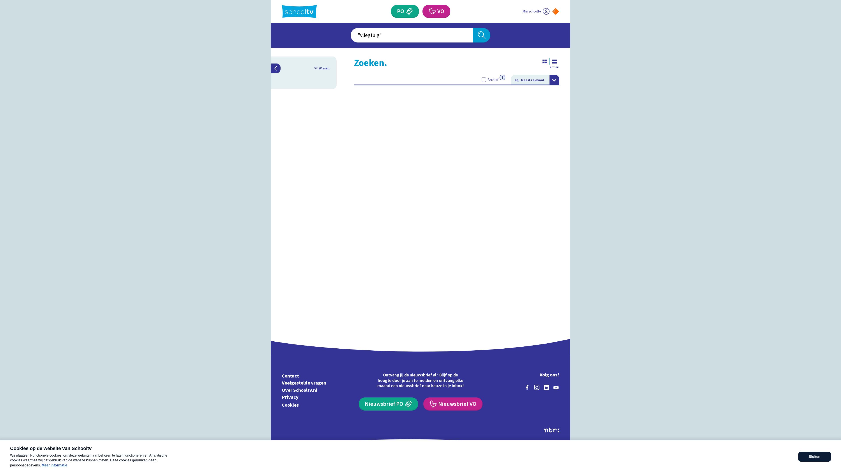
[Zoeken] (481, 35)
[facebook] (527, 387)
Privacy (290, 397)
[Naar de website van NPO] (555, 11)
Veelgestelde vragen (304, 383)
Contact (290, 375)
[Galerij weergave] (544, 61)
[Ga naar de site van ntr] (551, 429)
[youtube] (556, 387)
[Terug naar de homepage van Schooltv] (299, 11)
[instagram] (537, 387)
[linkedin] (546, 387)
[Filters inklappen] (276, 68)
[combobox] (412, 35)
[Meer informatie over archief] (502, 77)
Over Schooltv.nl (299, 390)
